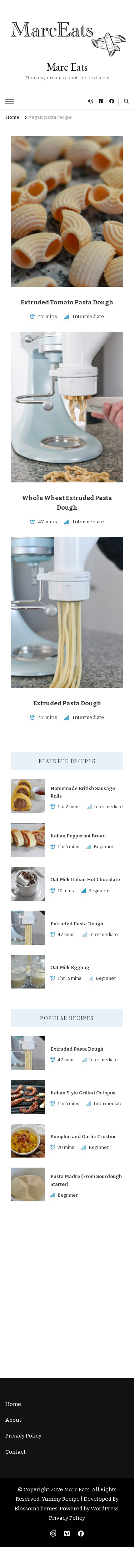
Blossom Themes (36, 1508)
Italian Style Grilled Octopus (82, 1093)
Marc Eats (67, 67)
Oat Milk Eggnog (69, 968)
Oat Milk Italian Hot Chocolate (85, 880)
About (13, 1420)
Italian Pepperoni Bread (78, 836)
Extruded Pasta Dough (67, 703)
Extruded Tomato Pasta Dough (67, 302)
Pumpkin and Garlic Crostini (82, 1137)
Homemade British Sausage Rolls (82, 792)
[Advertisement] (67, 1289)
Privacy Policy (23, 1436)
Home (13, 1404)
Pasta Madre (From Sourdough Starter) (86, 1180)
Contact (15, 1452)
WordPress (105, 1508)
